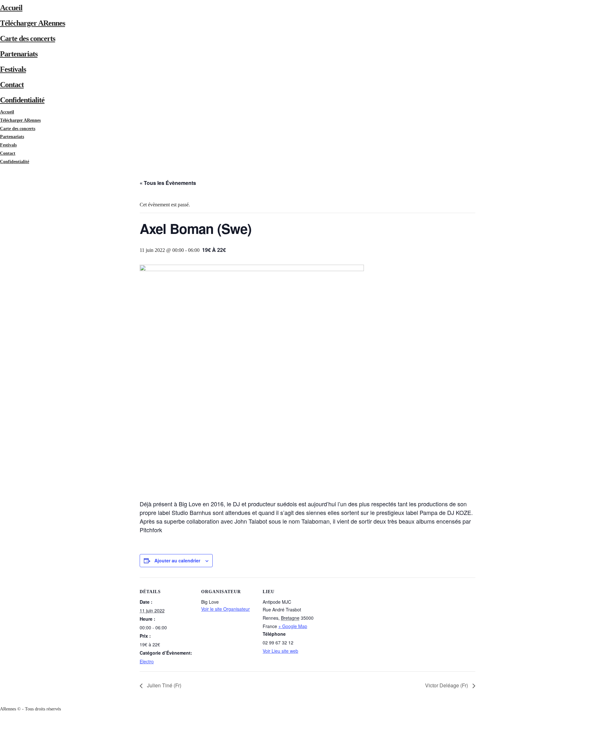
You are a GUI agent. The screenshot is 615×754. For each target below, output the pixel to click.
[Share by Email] (1, 749)
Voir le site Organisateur (225, 609)
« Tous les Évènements (168, 182)
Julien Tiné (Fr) (163, 685)
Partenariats (18, 54)
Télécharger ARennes (32, 23)
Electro (147, 661)
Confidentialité (22, 100)
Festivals (13, 69)
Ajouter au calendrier (177, 560)
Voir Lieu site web (280, 651)
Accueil (11, 8)
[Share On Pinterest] (1, 741)
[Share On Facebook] (1, 725)
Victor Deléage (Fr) (447, 685)
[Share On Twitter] (1, 733)
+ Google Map (292, 626)
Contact (12, 84)
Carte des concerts (27, 38)
